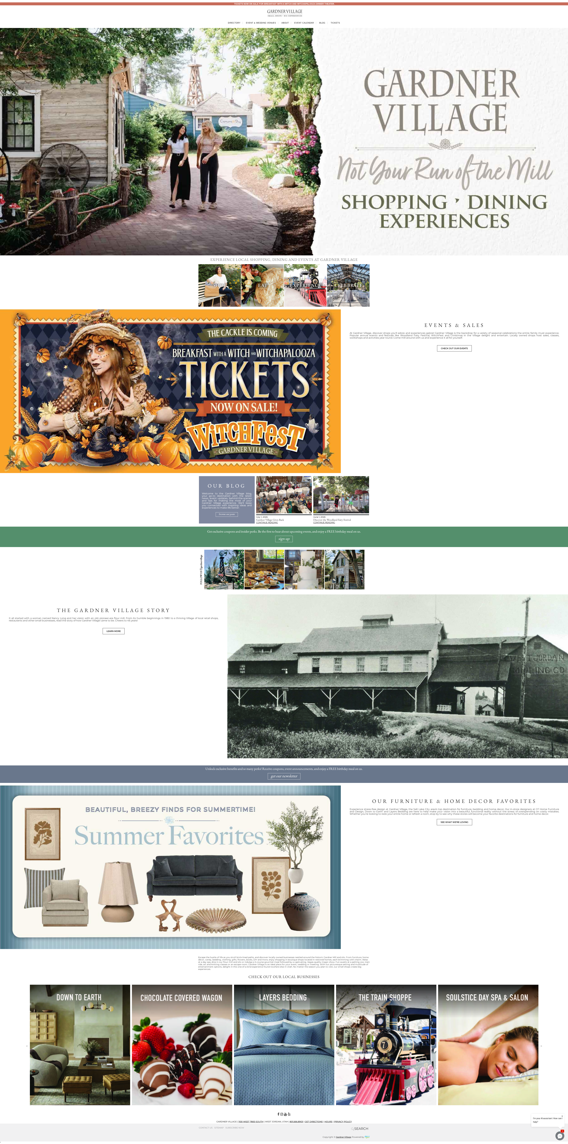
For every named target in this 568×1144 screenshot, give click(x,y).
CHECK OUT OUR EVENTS (454, 348)
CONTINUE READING (267, 522)
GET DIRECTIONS (314, 1121)
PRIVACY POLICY (343, 1121)
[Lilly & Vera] (386, 986)
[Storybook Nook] (488, 986)
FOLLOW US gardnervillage (201, 570)
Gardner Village (343, 1137)
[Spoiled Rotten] (182, 986)
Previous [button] (26, 1046)
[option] (80, 1045)
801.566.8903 (296, 1121)
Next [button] (541, 1046)
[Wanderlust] (284, 986)
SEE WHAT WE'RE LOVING (454, 822)
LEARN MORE (113, 631)
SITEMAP (219, 1127)
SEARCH (361, 1129)
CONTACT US (206, 1127)
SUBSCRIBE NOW (234, 1127)
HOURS (328, 1121)
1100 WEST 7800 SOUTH (250, 1121)
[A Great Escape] (80, 986)
